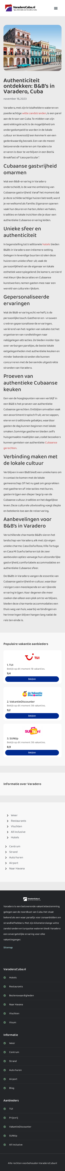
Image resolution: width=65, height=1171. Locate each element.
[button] (56, 8)
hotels (46, 244)
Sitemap (8, 948)
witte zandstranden (34, 113)
